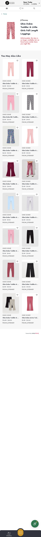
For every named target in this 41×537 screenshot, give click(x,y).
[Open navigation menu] (20, 532)
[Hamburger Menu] (7, 8)
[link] (20, 8)
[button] (31, 3)
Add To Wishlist (17, 60)
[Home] (10, 3)
